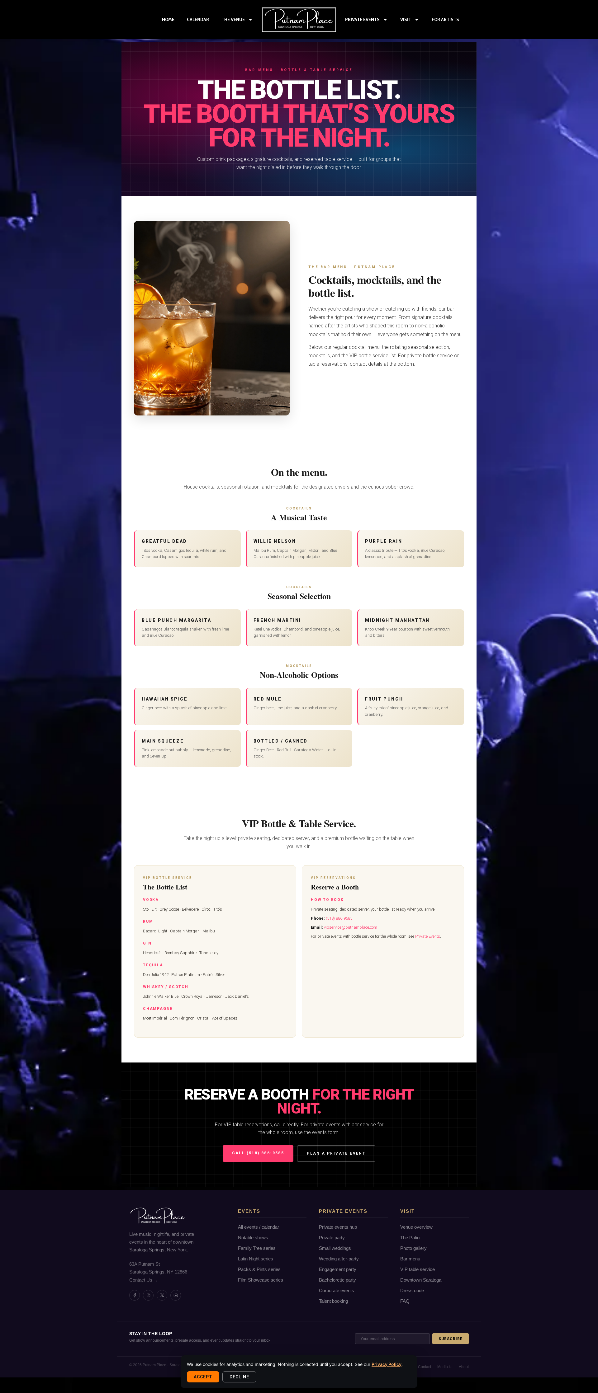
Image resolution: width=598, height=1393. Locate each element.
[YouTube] (175, 1295)
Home (168, 19)
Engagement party (337, 1269)
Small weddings (335, 1248)
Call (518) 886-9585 (258, 1153)
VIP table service (417, 1269)
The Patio (410, 1237)
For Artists (445, 19)
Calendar (198, 19)
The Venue (233, 19)
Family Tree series (257, 1248)
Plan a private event (336, 1153)
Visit (405, 19)
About (464, 1367)
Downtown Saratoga (420, 1280)
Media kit (445, 1367)
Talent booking (333, 1301)
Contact (424, 1367)
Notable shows (253, 1237)
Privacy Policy (386, 1364)
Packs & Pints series (259, 1269)
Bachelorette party (337, 1280)
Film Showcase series (260, 1280)
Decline (239, 1376)
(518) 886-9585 (339, 918)
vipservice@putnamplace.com (350, 927)
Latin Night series (255, 1258)
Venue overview (416, 1227)
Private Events (362, 19)
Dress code (412, 1290)
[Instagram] (148, 1295)
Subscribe (451, 1339)
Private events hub (338, 1227)
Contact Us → (143, 1280)
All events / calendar (258, 1227)
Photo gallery (413, 1248)
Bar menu (410, 1258)
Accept (203, 1376)
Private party (332, 1237)
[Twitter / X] (162, 1295)
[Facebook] (134, 1295)
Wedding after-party (339, 1258)
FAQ (405, 1301)
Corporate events (336, 1290)
